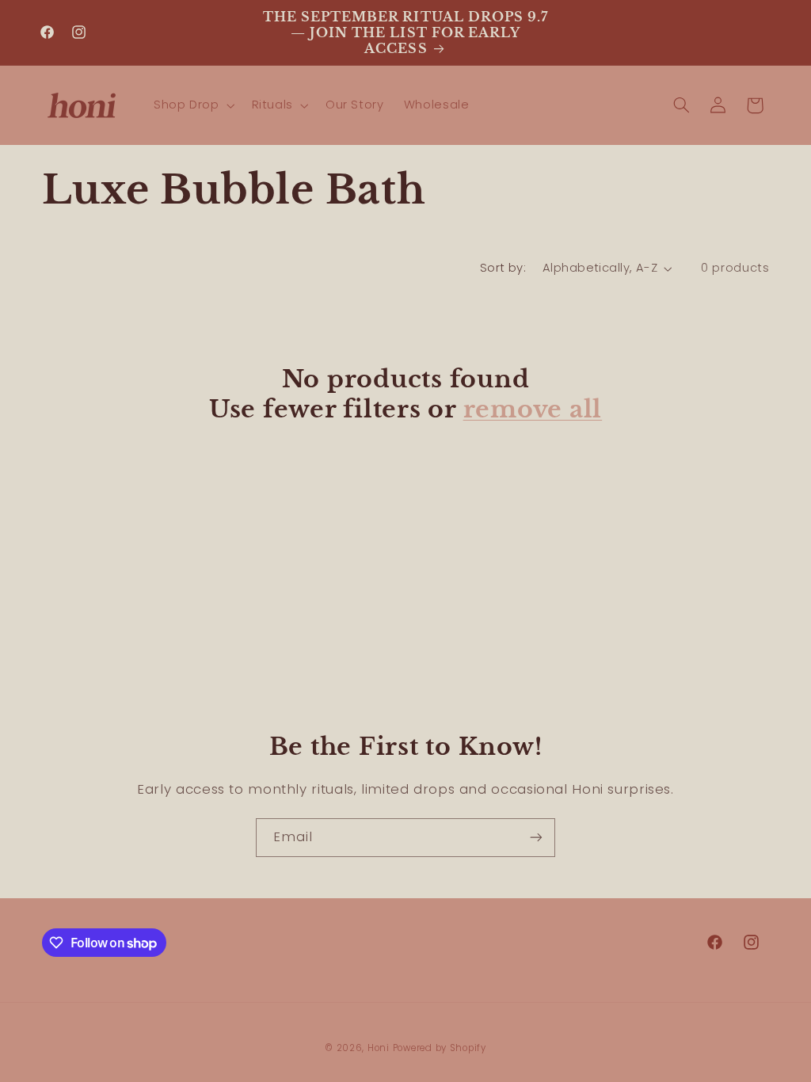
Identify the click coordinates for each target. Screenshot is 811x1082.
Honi (378, 1048)
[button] (192, 105)
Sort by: (503, 268)
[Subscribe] (536, 837)
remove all (533, 409)
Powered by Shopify (439, 1048)
